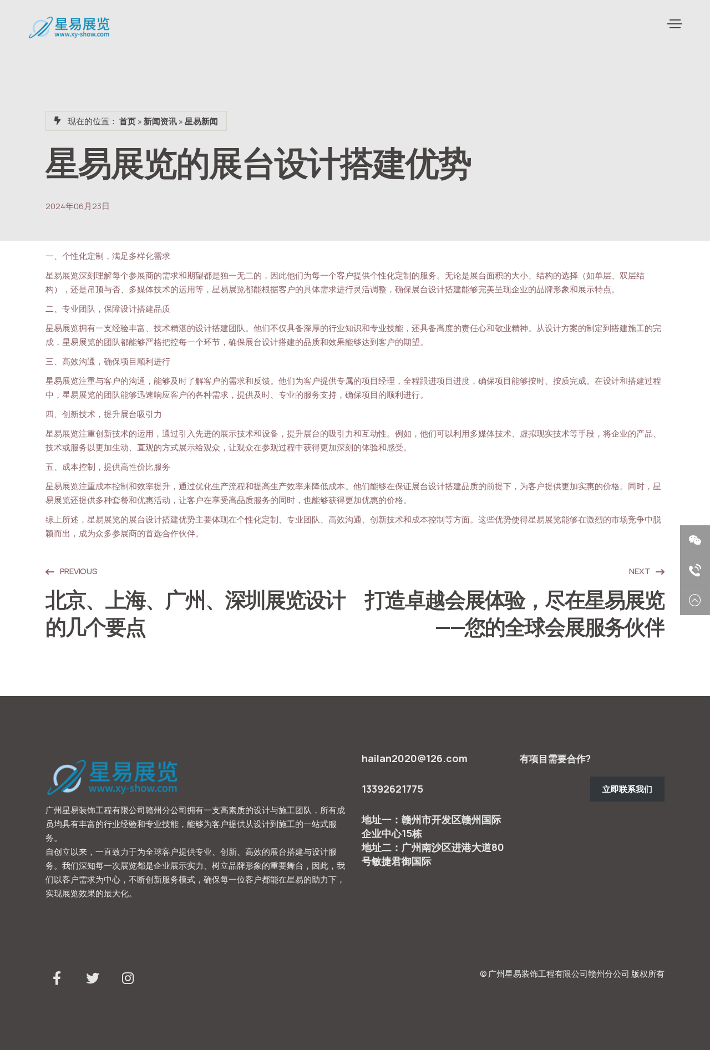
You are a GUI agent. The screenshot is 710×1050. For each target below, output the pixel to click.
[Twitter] (93, 981)
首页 (127, 121)
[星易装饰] (69, 27)
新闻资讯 (160, 121)
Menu (674, 24)
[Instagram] (127, 981)
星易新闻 (201, 121)
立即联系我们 (627, 789)
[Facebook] (56, 981)
